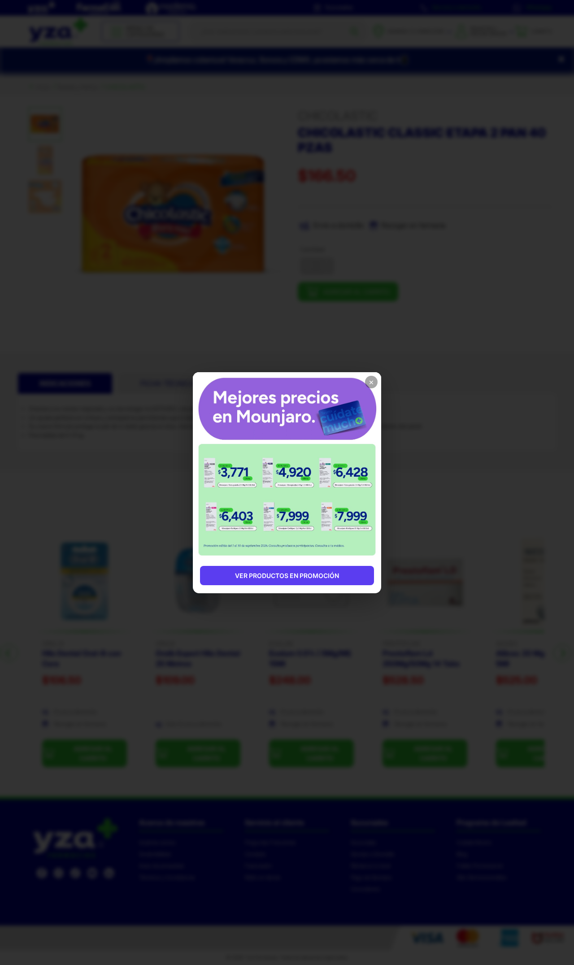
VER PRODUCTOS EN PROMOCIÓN (287, 575)
